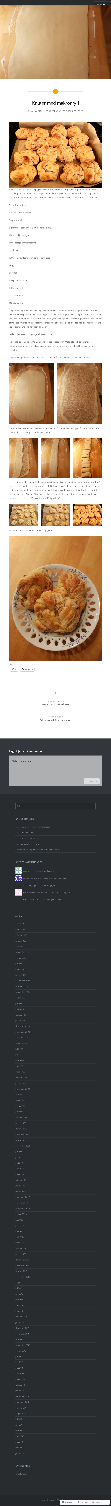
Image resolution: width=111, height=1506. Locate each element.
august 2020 (21, 1214)
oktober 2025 (21, 947)
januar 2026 (20, 941)
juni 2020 (19, 1225)
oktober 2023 (21, 1038)
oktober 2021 (21, 1140)
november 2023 (22, 1032)
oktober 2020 (21, 1203)
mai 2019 (19, 1300)
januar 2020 (20, 1254)
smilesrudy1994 (30, 878)
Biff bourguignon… (31, 885)
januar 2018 (20, 1391)
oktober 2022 (21, 1094)
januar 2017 (20, 1453)
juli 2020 (19, 1220)
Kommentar (92, 781)
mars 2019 (20, 1311)
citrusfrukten (46, 111)
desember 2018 (22, 1328)
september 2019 (22, 1277)
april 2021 (19, 1169)
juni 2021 (19, 1157)
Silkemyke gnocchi (53, 899)
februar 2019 (21, 1317)
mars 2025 (20, 969)
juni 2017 (19, 1425)
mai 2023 (19, 1060)
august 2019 (20, 1282)
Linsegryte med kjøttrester (27, 838)
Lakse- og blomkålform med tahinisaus (32, 827)
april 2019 (19, 1305)
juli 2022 (19, 1112)
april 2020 (20, 1237)
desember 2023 (22, 1026)
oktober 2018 (21, 1339)
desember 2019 (22, 1260)
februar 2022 (21, 1117)
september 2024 (22, 992)
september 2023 (22, 1043)
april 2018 (19, 1374)
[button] (31, 393)
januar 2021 (20, 1186)
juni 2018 (19, 1362)
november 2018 (22, 1334)
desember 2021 (22, 1129)
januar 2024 (20, 1020)
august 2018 (20, 1351)
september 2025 (22, 952)
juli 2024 (19, 1003)
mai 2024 (19, 1009)
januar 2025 (20, 975)
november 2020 (22, 1197)
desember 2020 (22, 1191)
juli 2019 (18, 1288)
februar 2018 (21, 1385)
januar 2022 (20, 1123)
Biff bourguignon (49, 885)
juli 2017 (18, 1419)
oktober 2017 (21, 1408)
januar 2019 (20, 1322)
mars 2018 (20, 1379)
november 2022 (22, 1089)
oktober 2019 (21, 1271)
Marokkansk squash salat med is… (55, 878)
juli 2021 (18, 1151)
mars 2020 (20, 1243)
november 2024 (22, 981)
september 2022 (22, 1100)
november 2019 (22, 1265)
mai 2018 (19, 1368)
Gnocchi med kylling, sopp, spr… (57, 892)
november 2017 (22, 1402)
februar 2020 (21, 1248)
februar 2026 (21, 935)
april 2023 (20, 1066)
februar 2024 (21, 1015)
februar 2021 (21, 1180)
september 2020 (23, 1208)
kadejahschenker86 (32, 892)
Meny (102, 5)
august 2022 (21, 1106)
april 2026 (20, 924)
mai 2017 (19, 1431)
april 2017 (19, 1436)
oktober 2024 (21, 986)
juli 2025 (19, 964)
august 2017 (20, 1413)
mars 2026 (20, 929)
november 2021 (22, 1134)
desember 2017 (22, 1396)
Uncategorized (22, 1474)
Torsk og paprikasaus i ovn (27, 844)
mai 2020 (19, 1231)
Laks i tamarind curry (24, 832)
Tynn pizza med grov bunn (45, 871)
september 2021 (22, 1146)
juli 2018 (18, 1356)
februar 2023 (21, 1077)
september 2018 (22, 1345)
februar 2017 (21, 1448)
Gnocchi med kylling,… (33, 899)
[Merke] (55, 806)
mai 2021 (19, 1163)
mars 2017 (20, 1442)
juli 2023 (19, 1049)
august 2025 (21, 958)
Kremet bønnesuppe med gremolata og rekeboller (37, 849)
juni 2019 (19, 1294)
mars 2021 (20, 1174)
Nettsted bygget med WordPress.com (55, 1500)
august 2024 (21, 998)
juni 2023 (19, 1055)
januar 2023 (20, 1083)
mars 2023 (20, 1072)
